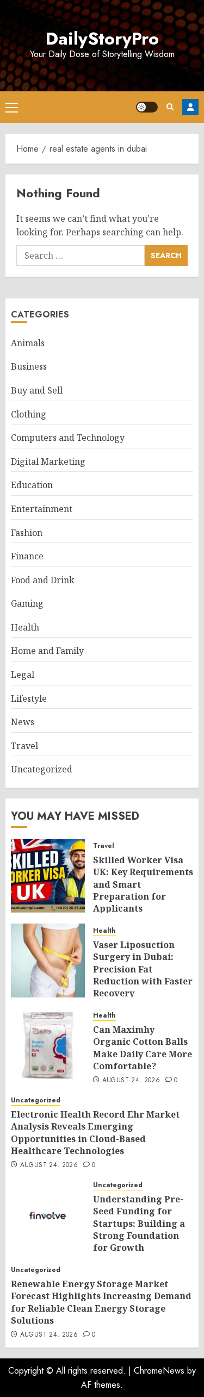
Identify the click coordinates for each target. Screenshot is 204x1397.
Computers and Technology (68, 438)
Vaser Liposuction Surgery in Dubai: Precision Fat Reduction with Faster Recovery (143, 969)
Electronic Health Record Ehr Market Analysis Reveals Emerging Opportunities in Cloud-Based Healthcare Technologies (95, 1132)
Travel (24, 746)
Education (32, 485)
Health (25, 627)
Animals (28, 343)
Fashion (26, 533)
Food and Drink (43, 580)
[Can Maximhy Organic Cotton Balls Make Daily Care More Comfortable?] (48, 1045)
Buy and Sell (37, 390)
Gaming (27, 603)
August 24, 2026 (131, 1080)
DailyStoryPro (102, 38)
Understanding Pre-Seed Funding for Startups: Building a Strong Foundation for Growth (139, 1223)
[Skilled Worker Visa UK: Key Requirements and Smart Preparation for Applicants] (48, 876)
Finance (27, 556)
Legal (22, 675)
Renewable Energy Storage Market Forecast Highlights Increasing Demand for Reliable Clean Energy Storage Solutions (101, 1302)
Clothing (28, 414)
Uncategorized (41, 769)
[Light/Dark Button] (147, 107)
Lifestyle (29, 698)
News (22, 722)
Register (190, 107)
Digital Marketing (48, 461)
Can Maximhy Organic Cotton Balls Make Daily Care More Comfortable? (142, 1048)
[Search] (170, 106)
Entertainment (41, 509)
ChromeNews (159, 1370)
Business (29, 366)
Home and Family (47, 651)
